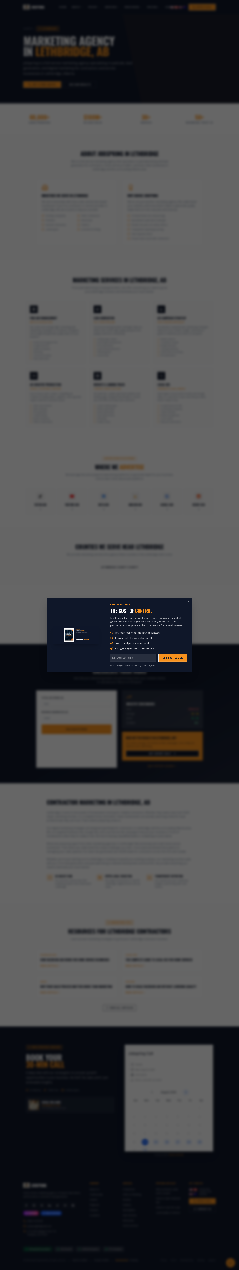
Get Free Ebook (172, 657)
